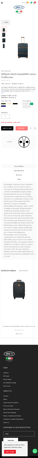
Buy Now (22, 128)
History (5, 399)
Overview (5, 396)
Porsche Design (7, 379)
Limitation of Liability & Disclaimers (13, 419)
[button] (34, 3)
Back (6, 22)
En (23, 2)
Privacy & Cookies (8, 406)
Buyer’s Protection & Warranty (11, 409)
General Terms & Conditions (10, 402)
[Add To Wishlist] (30, 128)
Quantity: (4, 112)
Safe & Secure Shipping (9, 412)
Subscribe (11, 440)
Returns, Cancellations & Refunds (12, 416)
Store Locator (7, 386)
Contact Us (6, 422)
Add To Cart (7, 128)
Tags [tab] (19, 179)
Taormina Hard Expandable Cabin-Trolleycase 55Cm (19, 326)
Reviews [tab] (19, 175)
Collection (6, 372)
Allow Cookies (10, 451)
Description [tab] (19, 166)
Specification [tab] (19, 171)
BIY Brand (6, 376)
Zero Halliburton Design (9, 382)
